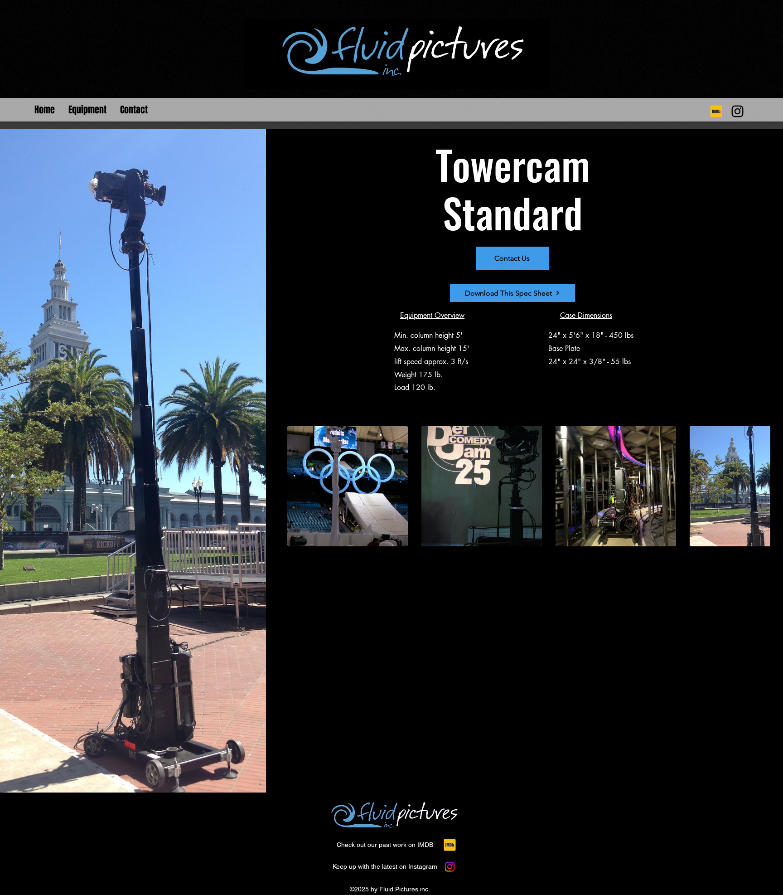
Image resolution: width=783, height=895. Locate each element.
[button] (87, 104)
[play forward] (759, 486)
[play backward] (298, 486)
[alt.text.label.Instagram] (716, 111)
